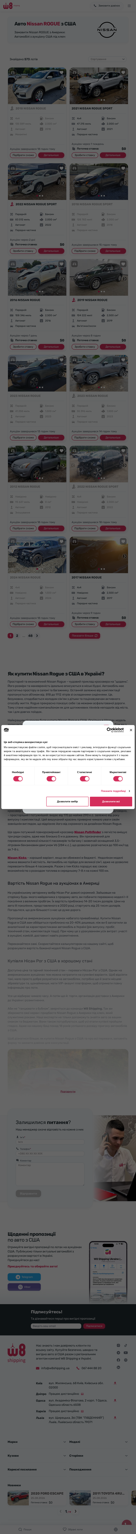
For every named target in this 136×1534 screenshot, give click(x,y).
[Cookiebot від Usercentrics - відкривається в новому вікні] (109, 729)
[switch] (51, 778)
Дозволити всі (111, 801)
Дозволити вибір (67, 801)
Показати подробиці (113, 791)
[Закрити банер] (131, 730)
